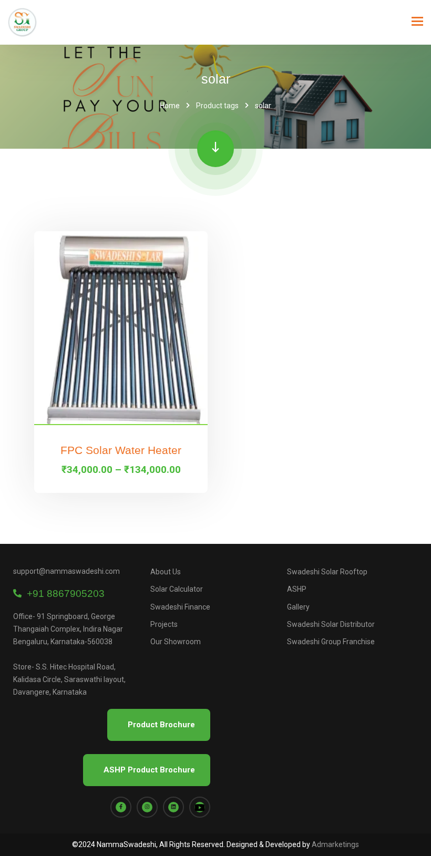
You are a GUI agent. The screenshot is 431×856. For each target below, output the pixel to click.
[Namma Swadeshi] (22, 22)
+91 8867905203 (63, 593)
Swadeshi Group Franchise (331, 641)
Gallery (298, 607)
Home (170, 105)
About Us (165, 572)
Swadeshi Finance (180, 607)
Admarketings (335, 844)
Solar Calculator (176, 589)
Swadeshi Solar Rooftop (327, 572)
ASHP (296, 589)
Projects (164, 624)
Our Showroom (175, 641)
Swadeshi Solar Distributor (331, 624)
